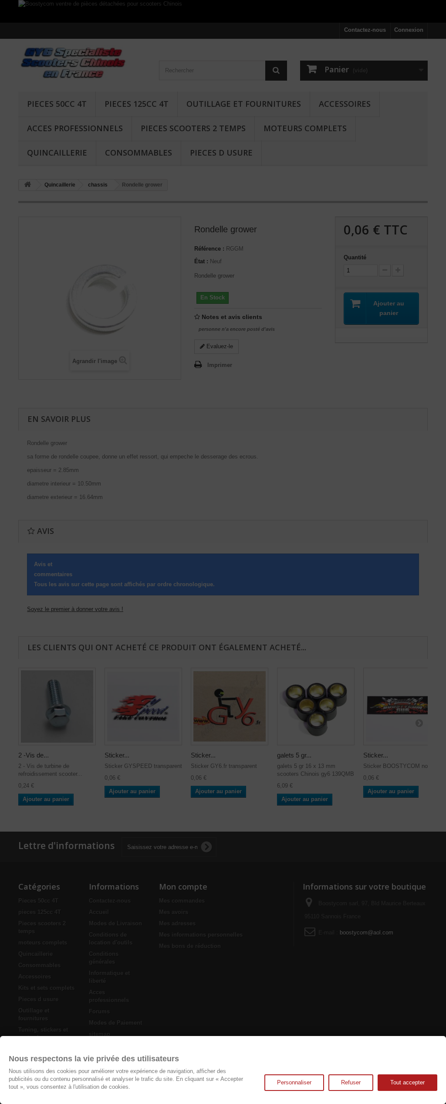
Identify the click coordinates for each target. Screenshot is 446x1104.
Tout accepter (407, 1082)
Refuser (351, 1082)
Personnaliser (294, 1082)
